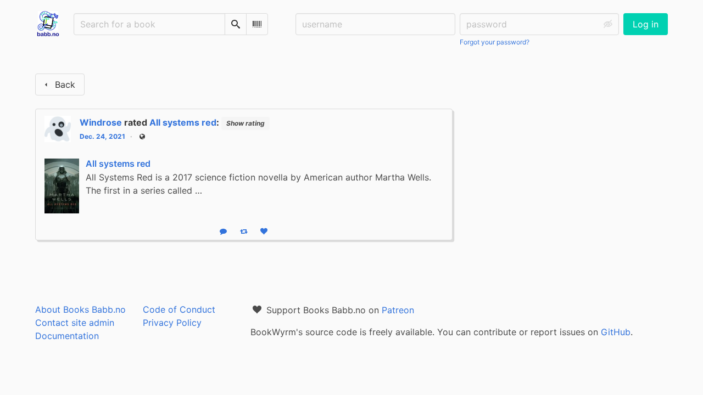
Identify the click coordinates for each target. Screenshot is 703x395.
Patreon (398, 309)
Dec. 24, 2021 (102, 136)
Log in (646, 24)
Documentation (67, 335)
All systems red (182, 122)
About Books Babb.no (80, 309)
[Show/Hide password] (608, 24)
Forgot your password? (494, 42)
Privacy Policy (172, 322)
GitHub (616, 331)
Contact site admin (74, 322)
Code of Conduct (179, 309)
